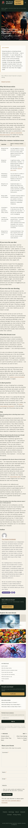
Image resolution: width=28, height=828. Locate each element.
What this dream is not (6, 676)
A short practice (5, 678)
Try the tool (13, 693)
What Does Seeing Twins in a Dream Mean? (22, 737)
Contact (9, 814)
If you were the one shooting (7, 674)
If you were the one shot (7, 672)
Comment (5, 752)
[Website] (14, 592)
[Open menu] (25, 3)
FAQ (2, 680)
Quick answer (4, 666)
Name (4, 772)
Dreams (6, 8)
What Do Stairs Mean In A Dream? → (9, 702)
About (17, 812)
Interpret (22, 812)
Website (4, 785)
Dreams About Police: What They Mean (6, 737)
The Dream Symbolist (9, 539)
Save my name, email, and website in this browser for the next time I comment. (13, 790)
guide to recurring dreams (17, 377)
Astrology (11, 812)
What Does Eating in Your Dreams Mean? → (11, 704)
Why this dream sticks (6, 668)
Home (2, 8)
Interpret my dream (18, 2)
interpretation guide (15, 476)
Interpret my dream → (6, 81)
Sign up (13, 721)
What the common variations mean (9, 670)
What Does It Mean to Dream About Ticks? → (11, 706)
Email (4, 778)
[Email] (12, 592)
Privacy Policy (17, 814)
